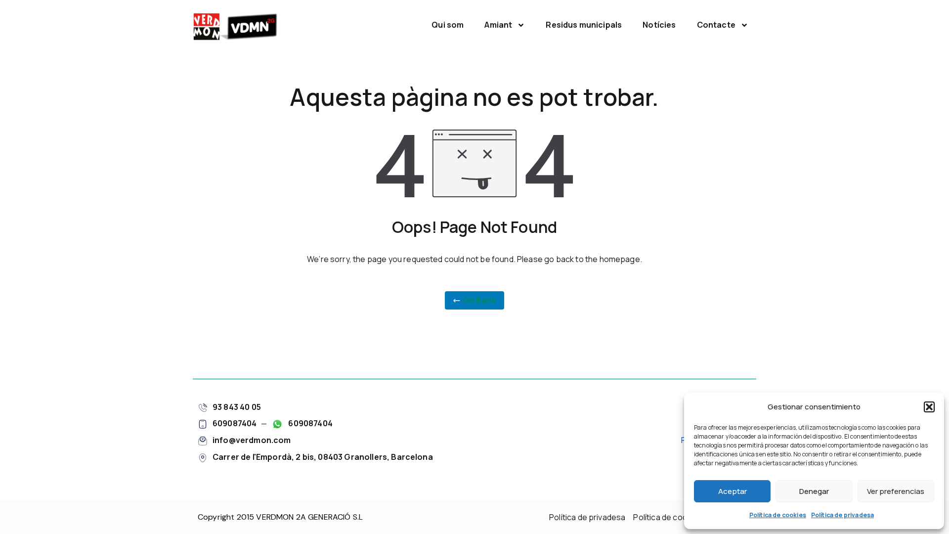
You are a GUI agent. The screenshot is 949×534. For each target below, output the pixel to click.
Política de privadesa (842, 515)
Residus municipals (584, 24)
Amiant (498, 24)
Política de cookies (777, 515)
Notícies (659, 24)
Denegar (814, 491)
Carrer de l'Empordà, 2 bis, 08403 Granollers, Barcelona (323, 456)
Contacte (716, 24)
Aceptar (732, 491)
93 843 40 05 (237, 406)
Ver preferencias (895, 491)
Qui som (447, 24)
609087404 (235, 423)
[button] (929, 407)
